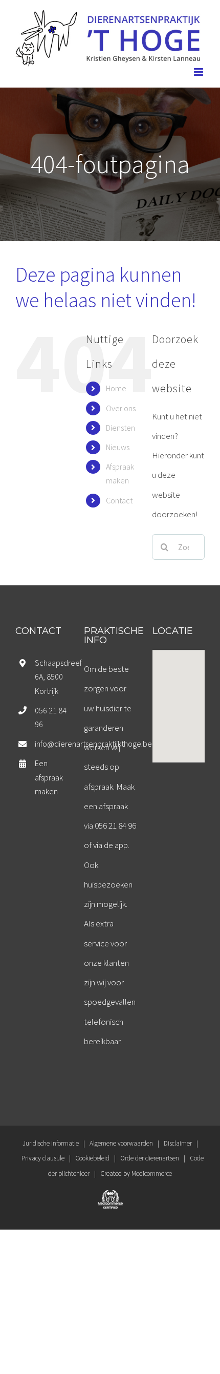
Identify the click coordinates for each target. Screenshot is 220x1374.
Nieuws (117, 447)
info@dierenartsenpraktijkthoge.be (51, 743)
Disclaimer (178, 1143)
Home (116, 388)
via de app (110, 845)
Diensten (120, 427)
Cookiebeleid (92, 1158)
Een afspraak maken (49, 777)
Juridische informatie (51, 1143)
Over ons (121, 408)
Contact (119, 500)
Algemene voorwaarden (121, 1143)
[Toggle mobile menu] (199, 72)
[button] (178, 700)
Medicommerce (151, 1173)
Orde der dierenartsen (149, 1158)
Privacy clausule (42, 1158)
